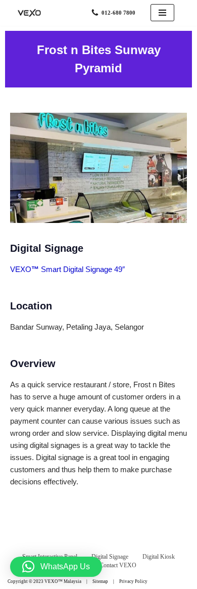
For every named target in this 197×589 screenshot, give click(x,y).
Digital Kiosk (158, 556)
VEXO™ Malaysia (62, 581)
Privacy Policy (133, 581)
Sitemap (100, 581)
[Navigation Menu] (162, 12)
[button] (56, 567)
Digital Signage (109, 556)
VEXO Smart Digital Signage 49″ (67, 269)
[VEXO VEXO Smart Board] (30, 13)
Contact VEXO (118, 565)
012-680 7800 (118, 13)
